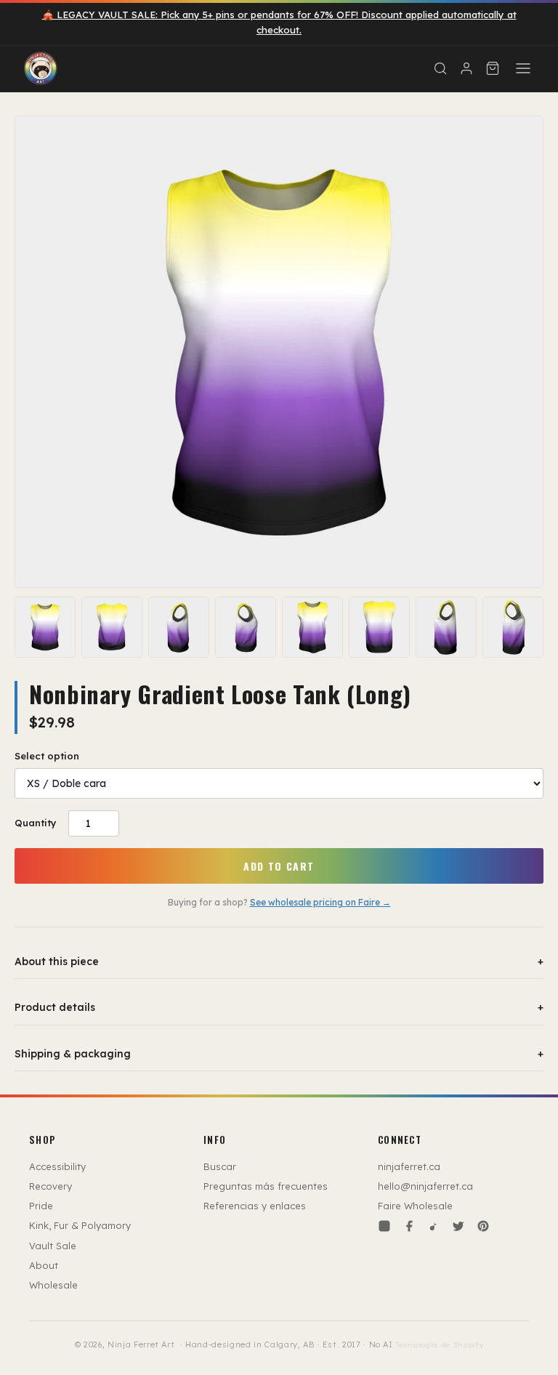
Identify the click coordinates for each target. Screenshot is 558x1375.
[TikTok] (433, 1226)
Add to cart (278, 866)
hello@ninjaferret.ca (425, 1186)
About (43, 1265)
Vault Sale (52, 1245)
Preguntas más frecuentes (265, 1186)
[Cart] (492, 68)
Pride (41, 1205)
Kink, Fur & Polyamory (80, 1225)
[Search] (440, 68)
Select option (47, 756)
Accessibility (57, 1166)
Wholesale (53, 1285)
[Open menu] (523, 68)
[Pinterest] (483, 1226)
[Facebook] (409, 1226)
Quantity (36, 822)
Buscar (219, 1166)
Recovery (50, 1186)
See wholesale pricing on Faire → (320, 902)
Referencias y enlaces (254, 1205)
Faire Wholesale (415, 1205)
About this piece (279, 961)
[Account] (466, 68)
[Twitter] (458, 1226)
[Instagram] (384, 1226)
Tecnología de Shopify (439, 1345)
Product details (279, 1007)
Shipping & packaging (279, 1053)
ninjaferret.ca (409, 1166)
